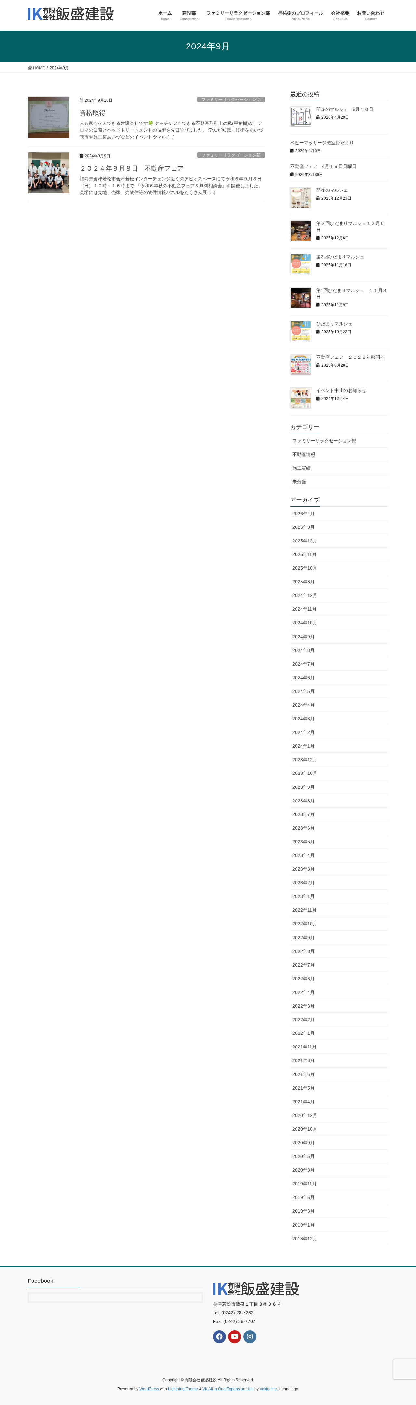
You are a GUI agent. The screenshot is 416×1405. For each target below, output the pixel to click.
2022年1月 (303, 1033)
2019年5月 (303, 1197)
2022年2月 (303, 1019)
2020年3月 (303, 1170)
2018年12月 (304, 1238)
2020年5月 (303, 1156)
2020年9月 (303, 1142)
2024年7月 (303, 664)
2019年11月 (304, 1183)
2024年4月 (303, 705)
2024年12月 (304, 595)
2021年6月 (303, 1074)
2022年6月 (303, 978)
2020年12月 (304, 1115)
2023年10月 (304, 773)
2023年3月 (303, 869)
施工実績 (301, 468)
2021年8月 (303, 1060)
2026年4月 (303, 513)
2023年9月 (303, 787)
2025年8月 (303, 581)
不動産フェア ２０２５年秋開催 (350, 357)
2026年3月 (303, 527)
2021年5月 (303, 1088)
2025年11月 (304, 554)
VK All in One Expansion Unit (228, 1389)
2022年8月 (303, 951)
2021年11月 (304, 1046)
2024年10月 (304, 622)
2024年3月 (303, 718)
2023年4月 (303, 855)
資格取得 (93, 112)
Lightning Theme (183, 1389)
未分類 (299, 481)
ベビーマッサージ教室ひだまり (322, 142)
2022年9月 (303, 937)
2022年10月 (304, 923)
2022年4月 (303, 992)
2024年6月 (303, 677)
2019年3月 (303, 1211)
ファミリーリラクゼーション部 (231, 99)
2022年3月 (303, 1005)
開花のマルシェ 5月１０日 (344, 109)
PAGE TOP (400, 1357)
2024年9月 (303, 636)
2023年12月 (304, 759)
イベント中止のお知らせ (341, 390)
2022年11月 (304, 910)
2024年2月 (303, 732)
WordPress (149, 1389)
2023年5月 (303, 841)
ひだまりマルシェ (334, 323)
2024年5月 (303, 691)
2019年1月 (303, 1225)
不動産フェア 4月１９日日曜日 (323, 166)
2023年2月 (303, 882)
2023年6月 (303, 828)
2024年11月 (304, 609)
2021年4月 (303, 1101)
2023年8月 (303, 800)
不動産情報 (303, 454)
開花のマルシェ (332, 190)
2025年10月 (304, 568)
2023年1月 (303, 896)
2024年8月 (303, 650)
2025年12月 (304, 540)
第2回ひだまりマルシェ (340, 256)
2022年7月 (303, 965)
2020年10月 (304, 1129)
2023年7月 (303, 814)
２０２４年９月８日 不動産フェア (132, 168)
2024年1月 (303, 745)
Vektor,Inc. (269, 1389)
